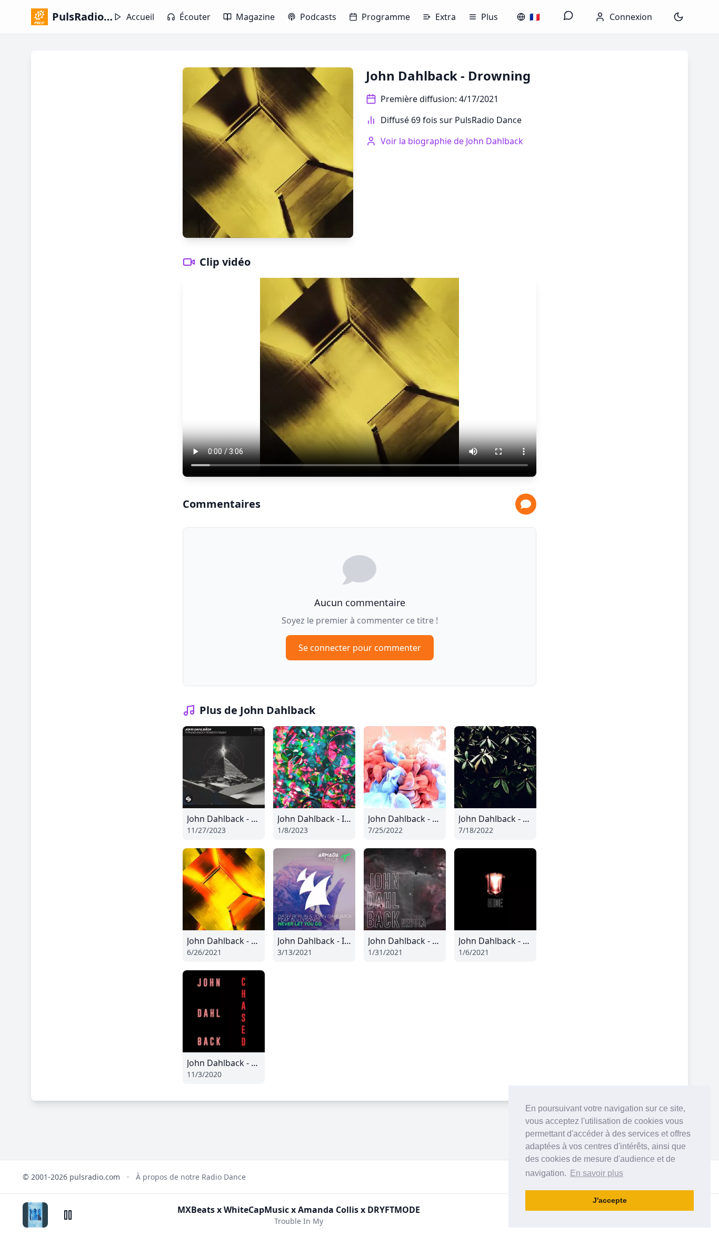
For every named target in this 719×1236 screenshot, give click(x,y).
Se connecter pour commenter (359, 648)
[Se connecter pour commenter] (525, 504)
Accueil (140, 17)
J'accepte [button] (610, 1200)
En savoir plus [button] (596, 1173)
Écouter (195, 17)
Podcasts (318, 17)
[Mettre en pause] (67, 1215)
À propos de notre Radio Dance (191, 1177)
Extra (445, 17)
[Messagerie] (568, 17)
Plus (489, 17)
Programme (386, 17)
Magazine (255, 17)
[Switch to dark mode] (678, 16)
